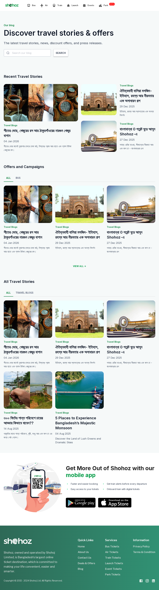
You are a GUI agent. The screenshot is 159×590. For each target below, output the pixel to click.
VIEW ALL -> (79, 266)
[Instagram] (147, 581)
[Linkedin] (153, 581)
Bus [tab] (18, 177)
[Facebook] (141, 581)
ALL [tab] (8, 177)
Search (61, 52)
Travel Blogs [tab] (24, 292)
